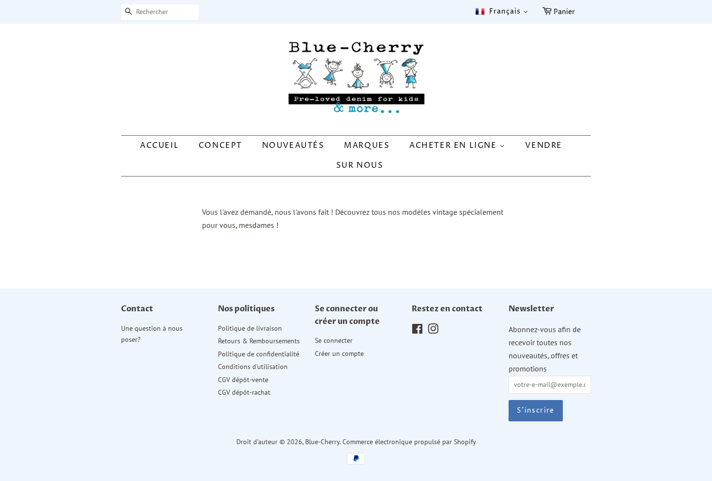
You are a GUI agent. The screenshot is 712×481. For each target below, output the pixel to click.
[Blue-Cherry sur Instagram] (433, 330)
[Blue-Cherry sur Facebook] (417, 330)
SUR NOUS (360, 165)
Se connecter (334, 340)
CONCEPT (220, 145)
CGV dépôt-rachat (244, 392)
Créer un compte (339, 353)
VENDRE (543, 145)
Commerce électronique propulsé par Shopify (409, 441)
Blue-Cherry (322, 441)
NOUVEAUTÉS (293, 145)
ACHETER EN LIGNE (454, 145)
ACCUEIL (159, 145)
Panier (564, 11)
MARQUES (366, 145)
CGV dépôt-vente (243, 379)
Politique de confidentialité (258, 354)
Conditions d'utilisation (253, 366)
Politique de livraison (250, 328)
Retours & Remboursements (259, 341)
